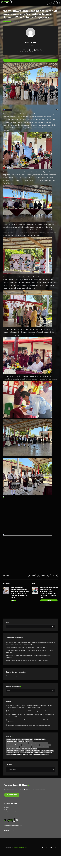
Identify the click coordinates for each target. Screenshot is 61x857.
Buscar (7, 622)
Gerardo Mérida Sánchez (13, 748)
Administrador (31, 42)
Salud (13, 600)
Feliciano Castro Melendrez (40, 747)
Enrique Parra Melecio (13, 747)
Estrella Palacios (26, 747)
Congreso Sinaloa (12, 741)
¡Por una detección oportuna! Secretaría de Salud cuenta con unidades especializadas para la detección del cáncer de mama (20, 592)
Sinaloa (25, 754)
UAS (31, 754)
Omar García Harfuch (27, 752)
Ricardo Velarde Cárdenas (14, 754)
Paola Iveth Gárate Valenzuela (43, 752)
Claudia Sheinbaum (39, 739)
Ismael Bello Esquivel (48, 750)
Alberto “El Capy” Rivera (13, 739)
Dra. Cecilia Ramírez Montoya (31, 745)
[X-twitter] (46, 847)
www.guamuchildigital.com (20, 847)
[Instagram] (55, 847)
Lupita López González (13, 752)
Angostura (7, 21)
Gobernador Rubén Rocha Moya (15, 750)
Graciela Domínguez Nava (33, 750)
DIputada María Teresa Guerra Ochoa (17, 743)
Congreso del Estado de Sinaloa (48, 600)
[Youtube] (51, 847)
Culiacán (21, 741)
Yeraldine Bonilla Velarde (41, 754)
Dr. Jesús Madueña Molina (14, 745)
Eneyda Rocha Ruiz (46, 745)
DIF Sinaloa (29, 741)
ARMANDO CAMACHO (27, 739)
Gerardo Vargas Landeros (29, 748)
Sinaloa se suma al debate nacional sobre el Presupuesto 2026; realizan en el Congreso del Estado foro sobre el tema (49, 592)
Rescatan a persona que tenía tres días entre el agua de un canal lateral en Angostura (27, 660)
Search (8, 690)
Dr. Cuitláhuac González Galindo (38, 743)
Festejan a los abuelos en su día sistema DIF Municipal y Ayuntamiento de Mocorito (26, 647)
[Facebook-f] (42, 847)
